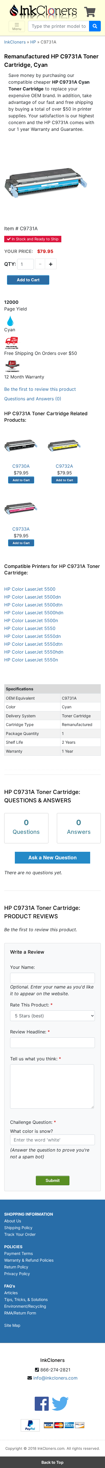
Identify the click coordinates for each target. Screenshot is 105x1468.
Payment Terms (18, 1253)
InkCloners (15, 42)
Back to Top (52, 1462)
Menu (16, 29)
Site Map (12, 1325)
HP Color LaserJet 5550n (31, 660)
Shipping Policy (18, 1227)
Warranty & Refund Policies (28, 1260)
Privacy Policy (17, 1273)
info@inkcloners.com (55, 1378)
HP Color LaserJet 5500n (31, 620)
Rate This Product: (29, 1005)
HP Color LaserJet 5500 (29, 589)
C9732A (64, 466)
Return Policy (16, 1266)
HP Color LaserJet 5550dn (32, 636)
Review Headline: (28, 1032)
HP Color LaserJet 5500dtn (33, 605)
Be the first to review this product (40, 389)
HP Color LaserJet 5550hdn (33, 652)
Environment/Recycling (25, 1306)
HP (33, 42)
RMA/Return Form (20, 1313)
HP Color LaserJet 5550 (29, 628)
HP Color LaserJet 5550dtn (33, 644)
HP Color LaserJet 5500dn (32, 597)
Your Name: (22, 967)
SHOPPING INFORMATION (28, 1214)
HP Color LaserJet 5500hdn (33, 612)
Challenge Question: (31, 1122)
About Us (12, 1220)
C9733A (21, 529)
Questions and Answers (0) (32, 398)
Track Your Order (20, 1234)
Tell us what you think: (33, 1058)
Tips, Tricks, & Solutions (26, 1299)
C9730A (21, 466)
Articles (11, 1292)
